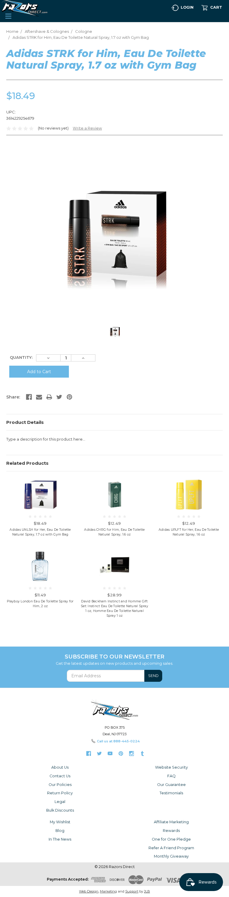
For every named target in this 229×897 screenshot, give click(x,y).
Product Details (25, 422)
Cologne (83, 31)
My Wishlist (60, 822)
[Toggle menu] (8, 15)
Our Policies (60, 784)
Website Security (171, 767)
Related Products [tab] (27, 463)
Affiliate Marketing (171, 822)
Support (131, 891)
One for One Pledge (171, 839)
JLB (147, 891)
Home (12, 31)
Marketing (108, 891)
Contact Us (59, 776)
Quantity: (21, 357)
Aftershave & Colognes (47, 31)
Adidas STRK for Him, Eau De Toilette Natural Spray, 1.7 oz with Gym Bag (81, 37)
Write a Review (87, 128)
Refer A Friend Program (171, 848)
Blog (59, 830)
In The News (60, 839)
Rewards (171, 830)
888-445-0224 (126, 741)
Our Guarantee (171, 784)
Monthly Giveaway (171, 856)
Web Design (88, 891)
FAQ (171, 776)
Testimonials (171, 793)
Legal (60, 801)
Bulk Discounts (60, 810)
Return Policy (60, 793)
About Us (60, 767)
